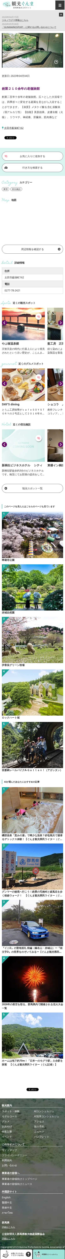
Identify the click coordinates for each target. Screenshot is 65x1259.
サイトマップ (9, 1150)
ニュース (39, 1131)
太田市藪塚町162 (14, 128)
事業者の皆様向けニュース (17, 1184)
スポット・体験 (11, 1111)
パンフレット (41, 1136)
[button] (4, 322)
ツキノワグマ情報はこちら (15, 20)
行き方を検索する (32, 167)
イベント (7, 1136)
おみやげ (7, 1126)
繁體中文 (7, 1202)
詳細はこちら (8, 1227)
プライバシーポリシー (14, 1155)
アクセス (39, 1121)
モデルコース (9, 1116)
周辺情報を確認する (32, 249)
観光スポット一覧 (32, 488)
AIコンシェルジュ (44, 1111)
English (6, 1197)
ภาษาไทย (7, 1212)
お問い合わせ (9, 1165)
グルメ (5, 1121)
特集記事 (7, 1131)
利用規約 (7, 1160)
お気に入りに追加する (32, 156)
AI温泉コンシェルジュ (46, 1116)
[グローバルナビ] (60, 5)
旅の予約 (39, 1126)
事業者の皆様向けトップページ (19, 1179)
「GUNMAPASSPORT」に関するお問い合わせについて (29, 27)
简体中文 (7, 1207)
